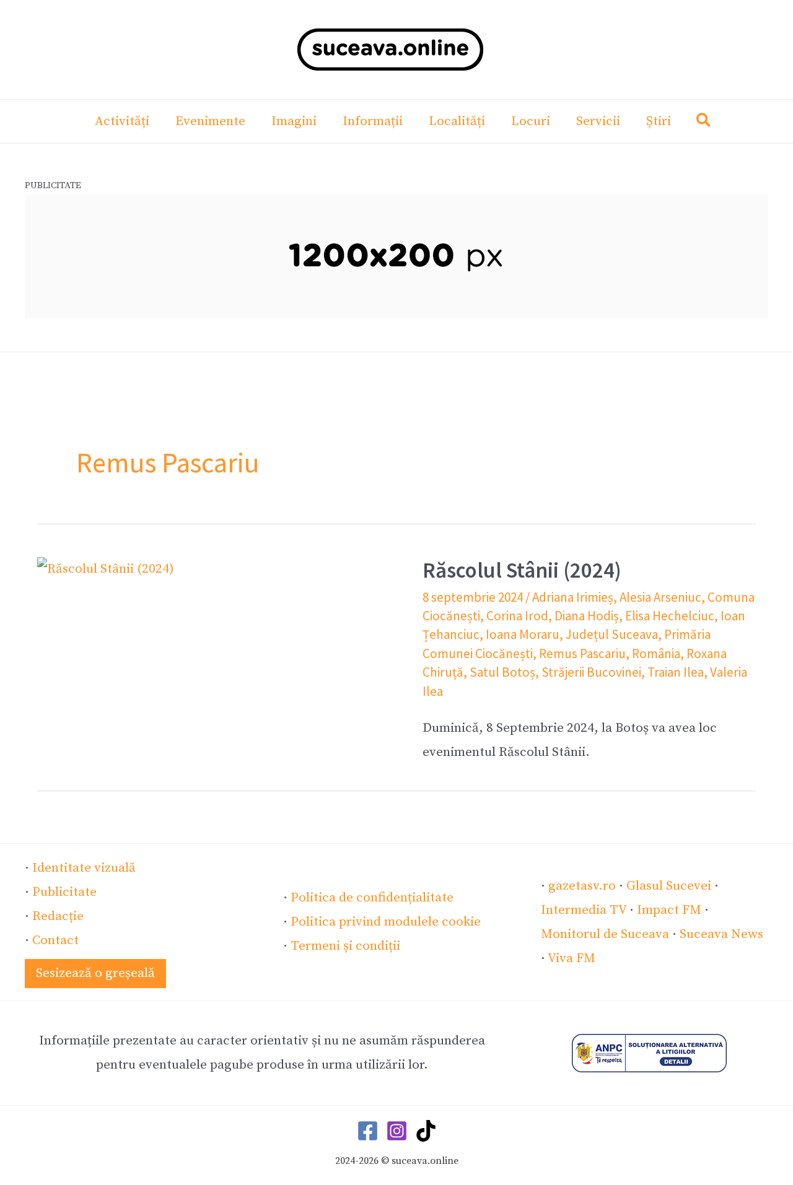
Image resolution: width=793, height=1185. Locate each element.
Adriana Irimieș (572, 597)
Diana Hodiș (586, 615)
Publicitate (64, 892)
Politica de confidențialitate (372, 898)
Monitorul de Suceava (605, 934)
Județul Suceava (612, 634)
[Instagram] (397, 1131)
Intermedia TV (583, 910)
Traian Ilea (675, 672)
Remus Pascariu (582, 653)
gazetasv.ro (582, 886)
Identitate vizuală (84, 868)
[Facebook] (368, 1131)
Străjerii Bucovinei (591, 672)
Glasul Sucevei (668, 886)
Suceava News (721, 934)
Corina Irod (517, 615)
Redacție (58, 916)
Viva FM (571, 958)
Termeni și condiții (345, 946)
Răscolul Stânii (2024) (522, 570)
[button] (704, 122)
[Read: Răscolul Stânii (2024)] (105, 569)
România (656, 653)
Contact (55, 940)
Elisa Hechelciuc (669, 615)
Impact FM (669, 910)
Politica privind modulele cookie (386, 922)
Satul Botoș (502, 672)
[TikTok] (426, 1131)
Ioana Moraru (522, 634)
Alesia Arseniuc (660, 597)
